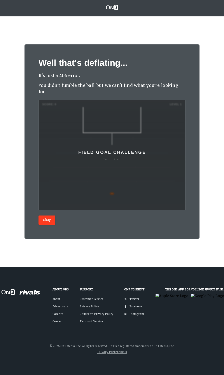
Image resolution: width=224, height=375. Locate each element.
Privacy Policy (89, 306)
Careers (57, 313)
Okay (47, 220)
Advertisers (60, 306)
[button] (112, 155)
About (56, 299)
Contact (57, 321)
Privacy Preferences (112, 352)
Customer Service (91, 299)
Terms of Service (91, 321)
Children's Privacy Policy (96, 313)
